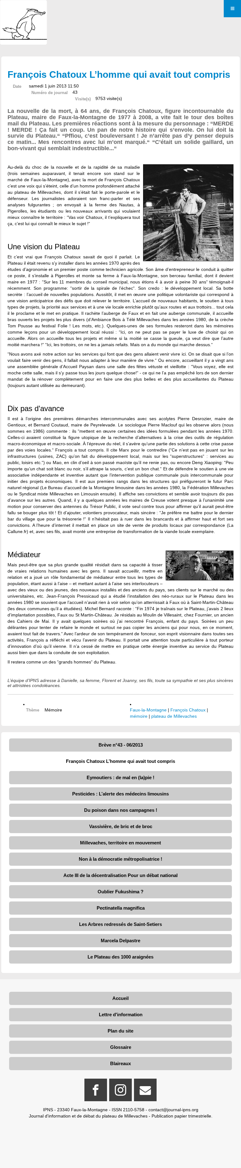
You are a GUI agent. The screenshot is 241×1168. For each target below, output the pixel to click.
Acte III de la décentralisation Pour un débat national (120, 875)
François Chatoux (188, 709)
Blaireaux (120, 1063)
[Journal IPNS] (23, 8)
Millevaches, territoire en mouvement (120, 842)
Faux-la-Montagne (148, 709)
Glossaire (120, 1047)
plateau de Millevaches (174, 716)
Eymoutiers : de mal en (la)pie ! (120, 777)
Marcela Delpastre (120, 940)
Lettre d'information (120, 1014)
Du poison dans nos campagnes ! (120, 810)
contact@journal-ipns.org (173, 1109)
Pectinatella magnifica (121, 908)
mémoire (138, 716)
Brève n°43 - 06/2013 (121, 745)
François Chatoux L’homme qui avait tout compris (120, 761)
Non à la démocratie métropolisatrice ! (120, 859)
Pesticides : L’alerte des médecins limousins (120, 793)
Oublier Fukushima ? (120, 891)
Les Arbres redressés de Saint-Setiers (120, 924)
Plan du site (120, 1030)
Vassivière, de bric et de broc (120, 826)
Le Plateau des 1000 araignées (120, 956)
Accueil (120, 998)
